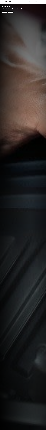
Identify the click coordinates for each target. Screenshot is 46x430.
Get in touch (4, 12)
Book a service (31, 1)
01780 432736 (37, 1)
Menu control (41, 2)
